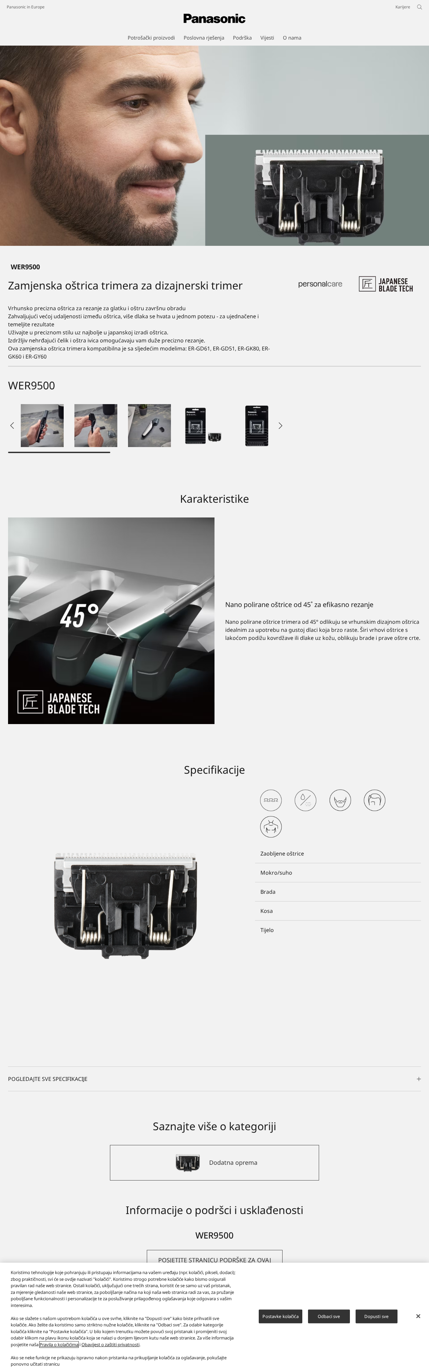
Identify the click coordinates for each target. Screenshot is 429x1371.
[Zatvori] (418, 1316)
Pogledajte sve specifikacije (47, 1079)
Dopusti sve (376, 1316)
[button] (42, 425)
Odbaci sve (329, 1316)
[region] (214, 1317)
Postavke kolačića (280, 1316)
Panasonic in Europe (26, 7)
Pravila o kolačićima (59, 1344)
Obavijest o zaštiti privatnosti (110, 1344)
